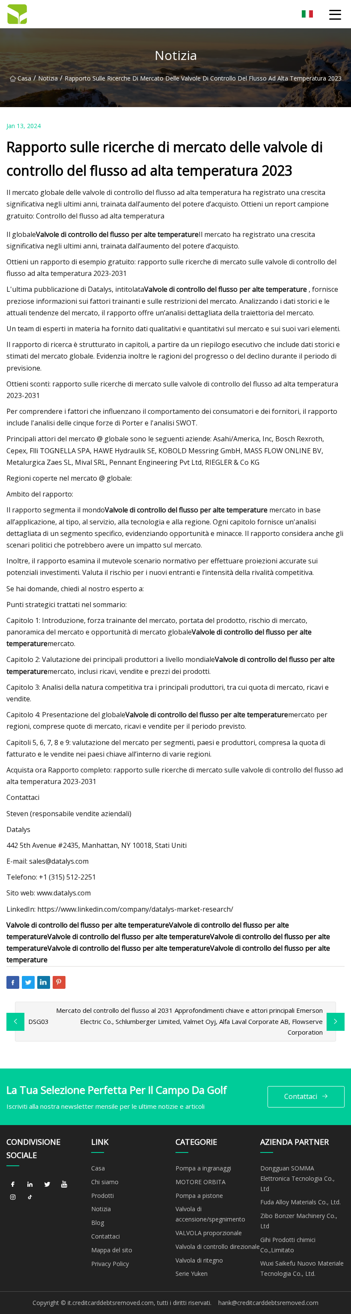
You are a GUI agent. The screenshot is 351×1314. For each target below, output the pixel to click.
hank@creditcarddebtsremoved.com (268, 1303)
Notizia (48, 78)
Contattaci (300, 1096)
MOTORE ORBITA (201, 1182)
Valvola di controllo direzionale (218, 1246)
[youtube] (64, 1184)
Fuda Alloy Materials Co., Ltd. (300, 1202)
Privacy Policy (110, 1264)
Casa (24, 78)
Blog (97, 1222)
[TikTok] (30, 1197)
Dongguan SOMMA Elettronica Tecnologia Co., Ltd (297, 1178)
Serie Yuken (192, 1273)
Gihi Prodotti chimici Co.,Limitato (287, 1245)
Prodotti (102, 1195)
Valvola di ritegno (199, 1260)
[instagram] (12, 1197)
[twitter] (47, 1184)
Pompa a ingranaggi (203, 1168)
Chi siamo (105, 1182)
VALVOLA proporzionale (209, 1233)
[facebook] (12, 1184)
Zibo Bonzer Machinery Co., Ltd (298, 1221)
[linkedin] (30, 1184)
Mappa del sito (111, 1250)
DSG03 (38, 1021)
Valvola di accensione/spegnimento (210, 1214)
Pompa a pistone (199, 1195)
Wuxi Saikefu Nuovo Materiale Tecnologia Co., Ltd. (302, 1268)
